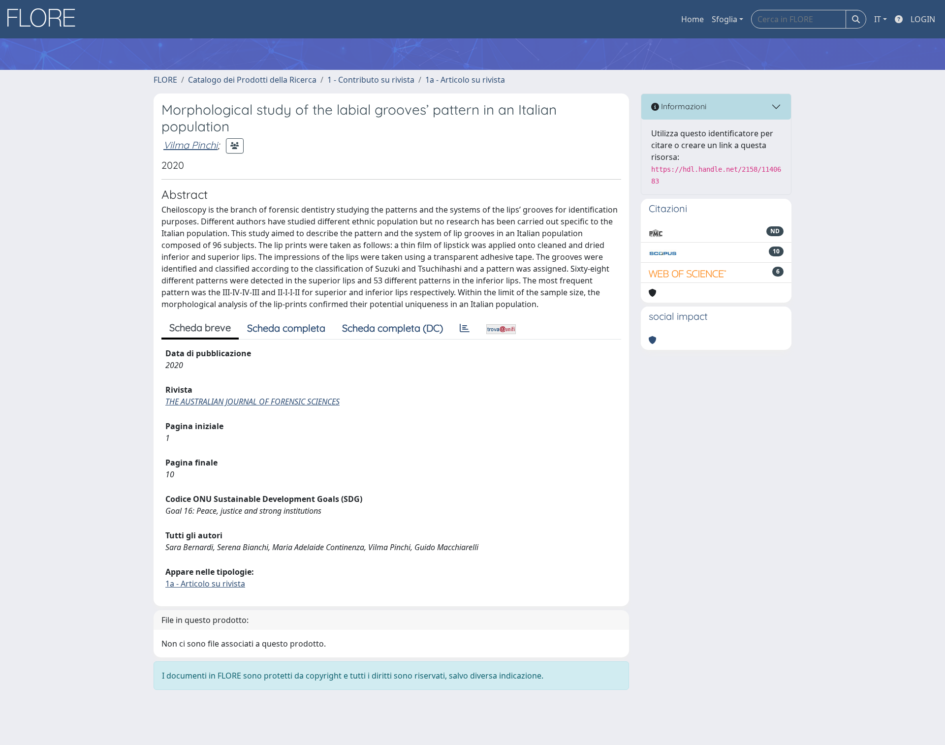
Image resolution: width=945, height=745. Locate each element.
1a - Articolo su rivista (465, 79)
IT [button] (877, 19)
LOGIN (923, 19)
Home (692, 19)
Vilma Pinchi (190, 145)
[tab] (464, 328)
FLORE (165, 79)
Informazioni (682, 106)
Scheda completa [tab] (286, 328)
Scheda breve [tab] (200, 327)
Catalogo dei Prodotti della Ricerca (252, 79)
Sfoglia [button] (724, 19)
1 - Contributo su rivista (370, 79)
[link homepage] (45, 19)
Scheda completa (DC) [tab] (392, 328)
